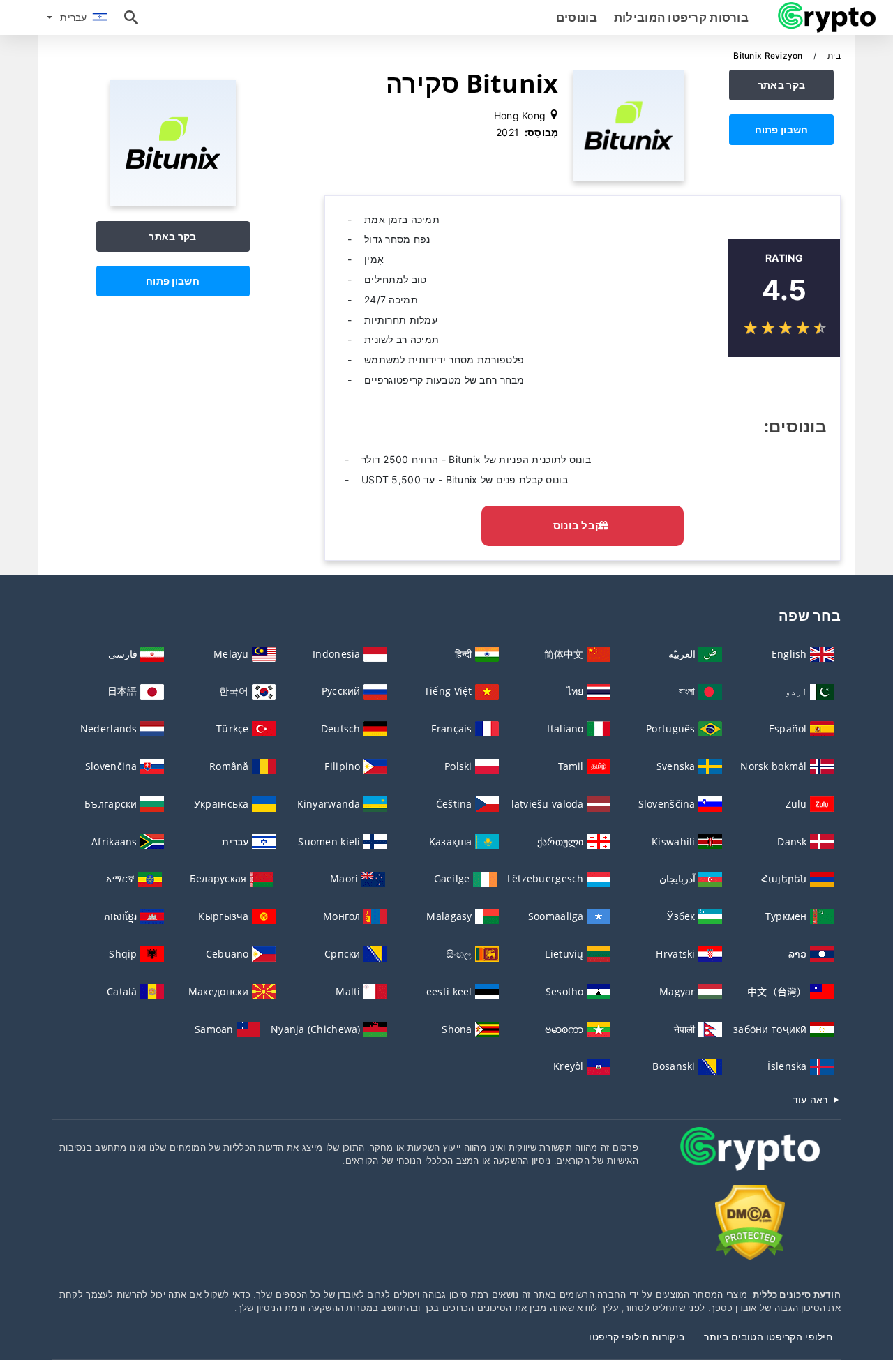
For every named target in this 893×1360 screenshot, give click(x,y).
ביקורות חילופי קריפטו (636, 1336)
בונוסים (576, 17)
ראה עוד (812, 1099)
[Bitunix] (173, 202)
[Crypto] (750, 1161)
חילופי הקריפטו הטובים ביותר (768, 1336)
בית (833, 55)
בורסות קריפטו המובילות (681, 17)
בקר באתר (781, 85)
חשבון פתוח (782, 129)
